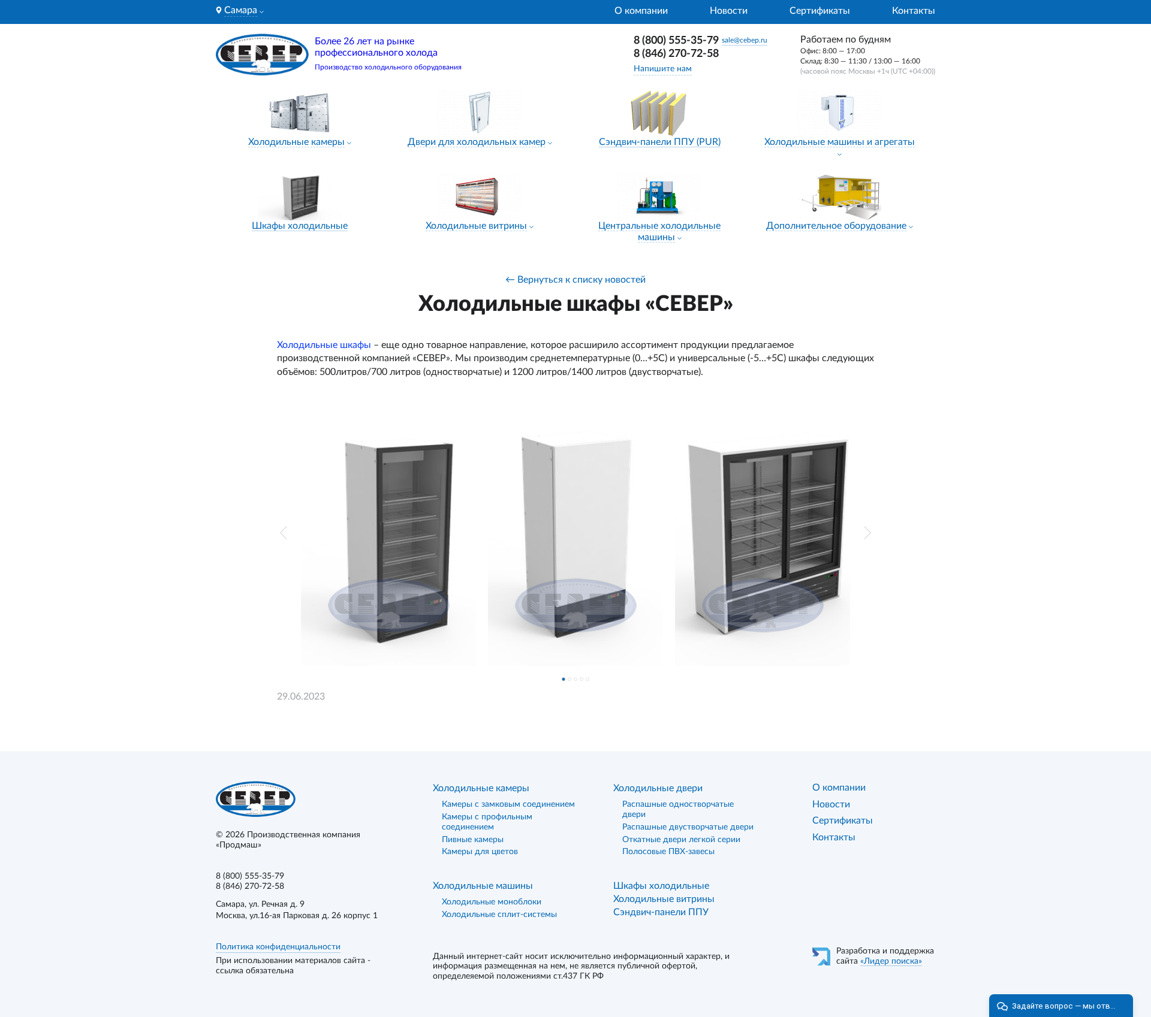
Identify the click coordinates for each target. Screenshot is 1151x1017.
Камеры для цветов (480, 852)
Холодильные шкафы (324, 345)
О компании (641, 11)
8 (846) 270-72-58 (676, 54)
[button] (283, 532)
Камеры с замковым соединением (508, 804)
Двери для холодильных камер (477, 142)
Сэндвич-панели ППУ (661, 912)
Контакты (913, 11)
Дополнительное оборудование (836, 226)
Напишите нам (663, 69)
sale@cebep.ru (744, 40)
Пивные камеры (473, 840)
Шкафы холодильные (300, 226)
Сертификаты (820, 11)
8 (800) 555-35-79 (676, 40)
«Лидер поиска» (891, 961)
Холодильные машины (483, 886)
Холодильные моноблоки (491, 902)
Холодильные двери (658, 788)
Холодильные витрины (476, 226)
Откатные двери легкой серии (681, 840)
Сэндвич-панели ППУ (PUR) (660, 142)
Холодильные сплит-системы (499, 914)
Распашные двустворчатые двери (688, 827)
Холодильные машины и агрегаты (839, 142)
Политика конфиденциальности (278, 947)
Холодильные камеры (296, 142)
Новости (729, 11)
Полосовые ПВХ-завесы (668, 852)
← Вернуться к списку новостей (575, 279)
